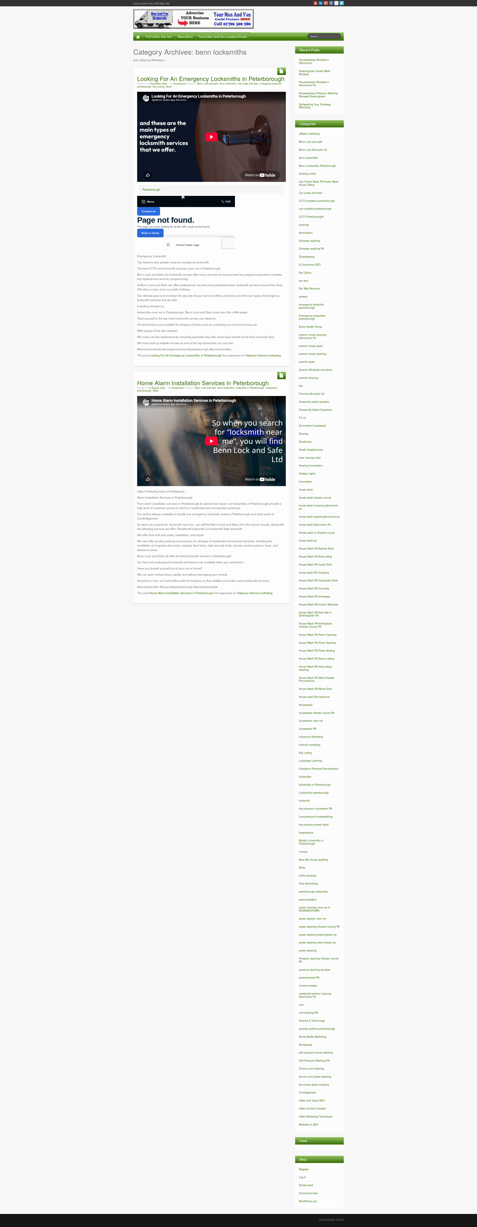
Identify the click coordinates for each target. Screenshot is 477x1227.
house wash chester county (315, 497)
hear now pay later (310, 457)
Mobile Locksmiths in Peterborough (311, 841)
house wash (306, 489)
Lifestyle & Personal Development (319, 768)
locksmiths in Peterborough (250, 387)
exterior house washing (312, 354)
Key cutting (158, 86)
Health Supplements (311, 449)
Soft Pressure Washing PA (314, 1060)
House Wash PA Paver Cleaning (318, 634)
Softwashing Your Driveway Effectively (315, 105)
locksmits (304, 800)
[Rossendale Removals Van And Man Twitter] (341, 3)
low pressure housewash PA (315, 808)
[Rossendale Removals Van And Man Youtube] (315, 3)
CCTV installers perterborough (317, 201)
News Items (185, 37)
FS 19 (302, 418)
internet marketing (309, 744)
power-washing (308, 950)
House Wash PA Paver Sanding (317, 642)
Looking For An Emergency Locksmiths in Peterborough (211, 78)
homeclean (305, 481)
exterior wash (307, 362)
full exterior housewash (312, 425)
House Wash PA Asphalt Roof (316, 548)
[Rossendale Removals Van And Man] (193, 18)
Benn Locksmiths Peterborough (317, 166)
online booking (307, 875)
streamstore (179, 83)
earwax (303, 296)
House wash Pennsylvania (314, 697)
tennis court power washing (315, 1076)
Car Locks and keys (248, 83)
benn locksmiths (227, 83)
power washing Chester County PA (319, 926)
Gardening (305, 441)
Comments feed (308, 1193)
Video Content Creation (312, 1108)
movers (303, 851)
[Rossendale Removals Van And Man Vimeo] (336, 3)
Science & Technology (312, 1020)
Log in (302, 1177)
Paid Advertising (308, 883)
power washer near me (312, 918)
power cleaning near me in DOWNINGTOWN (314, 908)
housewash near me (311, 720)
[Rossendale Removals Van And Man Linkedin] (321, 3)
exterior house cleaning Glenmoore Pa (312, 336)
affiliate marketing (309, 133)
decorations (306, 232)
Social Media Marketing (312, 1036)
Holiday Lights (307, 473)
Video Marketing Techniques (315, 1116)
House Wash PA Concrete (314, 588)
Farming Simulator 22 (311, 393)
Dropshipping (307, 256)
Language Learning (310, 760)
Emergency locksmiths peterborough (312, 317)
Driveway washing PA (311, 248)
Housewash (306, 705)
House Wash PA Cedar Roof (315, 564)
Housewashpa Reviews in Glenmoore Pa (314, 83)
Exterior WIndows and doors (315, 370)
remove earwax (308, 985)
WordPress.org (308, 1201)
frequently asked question (314, 401)
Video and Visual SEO (312, 1100)
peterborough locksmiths (313, 891)
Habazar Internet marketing (263, 355)
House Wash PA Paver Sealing (317, 650)
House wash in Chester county (317, 532)
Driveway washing (309, 240)
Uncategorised (307, 1092)
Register (304, 1169)
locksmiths (305, 776)
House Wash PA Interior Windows (318, 604)
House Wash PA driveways (314, 596)
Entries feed (306, 1185)
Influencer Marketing (311, 736)
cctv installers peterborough (315, 208)
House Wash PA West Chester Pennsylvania (316, 679)
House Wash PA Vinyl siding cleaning (315, 668)
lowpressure (306, 832)
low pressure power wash (314, 824)
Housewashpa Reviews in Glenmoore (314, 61)
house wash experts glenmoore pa (319, 516)
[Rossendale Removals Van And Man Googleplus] (326, 3)
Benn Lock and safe (207, 83)
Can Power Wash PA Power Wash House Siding (319, 183)
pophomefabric (308, 899)
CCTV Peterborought (311, 216)
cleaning (304, 224)
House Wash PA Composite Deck (318, 580)
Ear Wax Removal (309, 288)
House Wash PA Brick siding (315, 556)
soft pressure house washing (316, 1052)
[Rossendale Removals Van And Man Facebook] (331, 3)
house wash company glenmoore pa (318, 506)
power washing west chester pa (317, 942)
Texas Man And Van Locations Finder (223, 37)
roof (301, 1005)
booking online (307, 173)
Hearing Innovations (311, 465)
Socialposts (305, 1044)
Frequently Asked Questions (315, 409)
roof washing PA (308, 1012)
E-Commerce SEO (310, 264)
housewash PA (307, 728)
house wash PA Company (314, 572)
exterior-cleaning (308, 378)
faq (301, 385)
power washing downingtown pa (318, 934)
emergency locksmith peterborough (311, 306)
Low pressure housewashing (316, 816)
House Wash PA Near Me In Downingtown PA (315, 614)
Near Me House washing (313, 859)
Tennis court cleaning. (312, 1068)
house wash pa (308, 540)
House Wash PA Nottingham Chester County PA (315, 625)
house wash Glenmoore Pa (315, 524)
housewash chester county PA (316, 713)
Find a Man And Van (159, 37)
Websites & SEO (308, 1124)
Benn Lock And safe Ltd (313, 149)
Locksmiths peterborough (314, 792)
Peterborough (151, 189)
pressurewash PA (309, 977)
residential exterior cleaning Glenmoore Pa (315, 995)
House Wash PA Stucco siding (316, 658)
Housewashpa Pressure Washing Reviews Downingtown (318, 94)
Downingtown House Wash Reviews (314, 72)
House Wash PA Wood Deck (315, 689)
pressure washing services (314, 969)
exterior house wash (311, 346)
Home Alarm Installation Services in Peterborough (203, 382)
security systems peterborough (317, 1028)
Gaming (303, 433)
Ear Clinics (305, 272)
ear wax (303, 280)
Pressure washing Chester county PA (319, 960)
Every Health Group (310, 326)
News (169, 86)
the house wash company (314, 1084)
